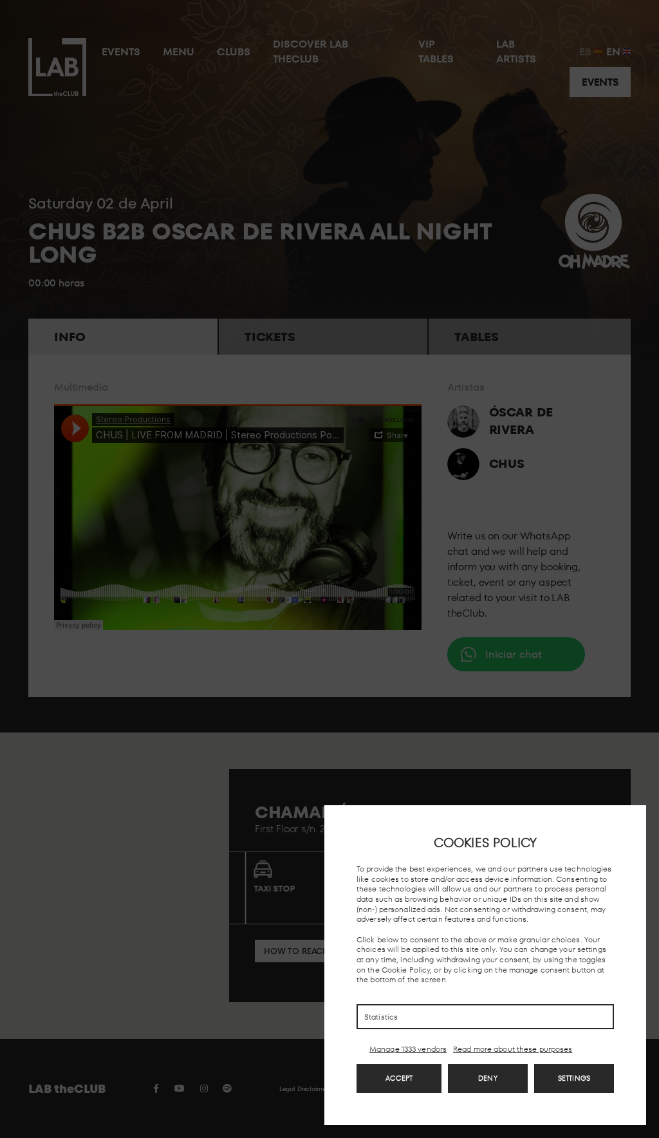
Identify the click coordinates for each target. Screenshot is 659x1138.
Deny (487, 1078)
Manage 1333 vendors (408, 1049)
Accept (399, 1078)
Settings (574, 1078)
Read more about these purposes (512, 1049)
